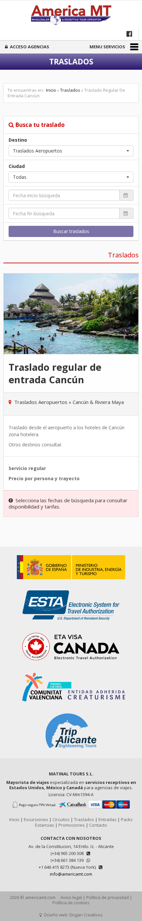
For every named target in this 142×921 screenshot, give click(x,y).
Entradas (107, 819)
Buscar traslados (71, 231)
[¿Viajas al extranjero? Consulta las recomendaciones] (71, 582)
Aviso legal (71, 897)
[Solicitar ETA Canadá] (71, 665)
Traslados (70, 90)
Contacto (98, 825)
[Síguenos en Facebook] (129, 33)
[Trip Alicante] (71, 752)
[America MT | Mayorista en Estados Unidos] (71, 15)
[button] (71, 150)
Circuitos (61, 819)
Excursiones (36, 819)
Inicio (51, 90)
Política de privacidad (107, 897)
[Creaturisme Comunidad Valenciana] (71, 705)
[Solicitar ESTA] (71, 623)
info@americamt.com (71, 874)
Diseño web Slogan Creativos (73, 915)
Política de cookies (71, 903)
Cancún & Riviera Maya (98, 402)
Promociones (71, 825)
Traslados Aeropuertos (40, 402)
